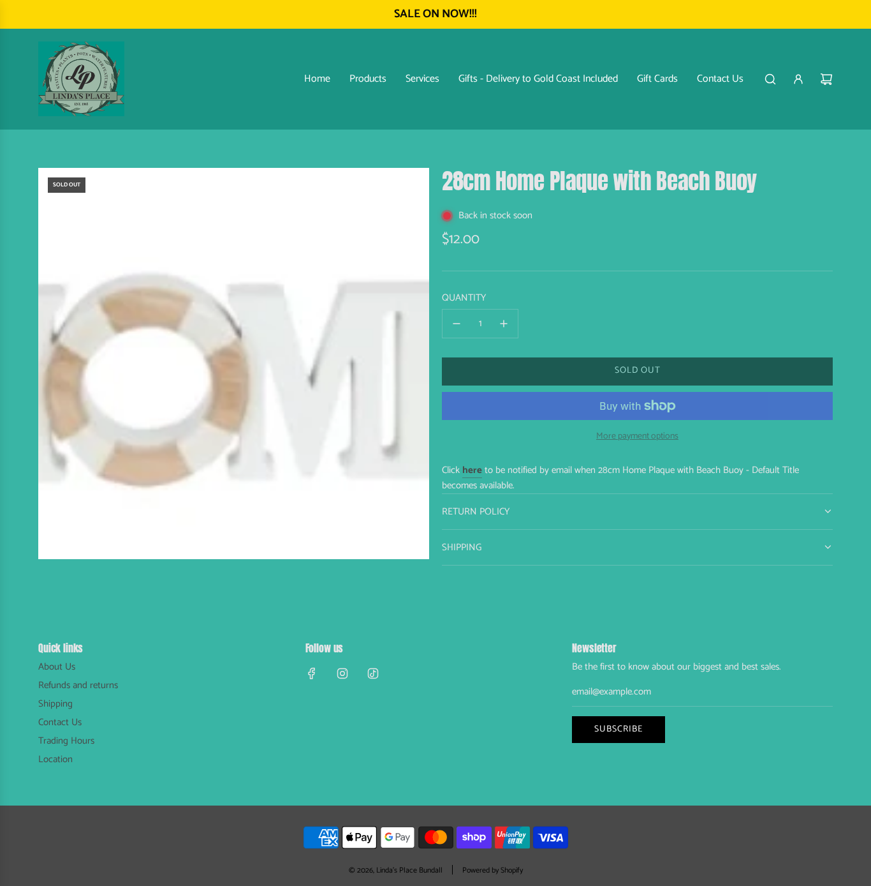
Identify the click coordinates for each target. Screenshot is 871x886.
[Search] (770, 79)
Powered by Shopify (492, 870)
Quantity (464, 298)
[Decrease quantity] (457, 324)
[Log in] (798, 79)
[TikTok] (373, 673)
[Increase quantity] (504, 324)
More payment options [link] (637, 437)
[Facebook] (312, 673)
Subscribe (618, 729)
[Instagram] (342, 673)
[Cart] (826, 79)
